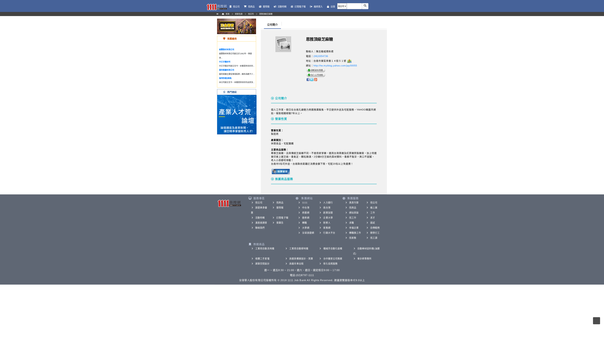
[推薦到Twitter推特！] (312, 79)
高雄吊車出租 (296, 263)
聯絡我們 (260, 228)
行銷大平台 (329, 233)
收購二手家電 (262, 258)
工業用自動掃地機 (298, 248)
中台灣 (305, 207)
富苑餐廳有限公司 (226, 70)
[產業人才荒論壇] (237, 114)
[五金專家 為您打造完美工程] (236, 26)
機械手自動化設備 (332, 248)
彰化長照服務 (330, 263)
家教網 (326, 228)
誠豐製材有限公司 (226, 49)
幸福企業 (354, 228)
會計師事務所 (364, 258)
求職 (351, 222)
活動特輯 (260, 217)
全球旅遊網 (308, 233)
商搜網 (305, 212)
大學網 (305, 228)
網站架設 (354, 212)
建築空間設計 (262, 263)
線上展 (373, 207)
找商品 (279, 202)
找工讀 (373, 238)
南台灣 (326, 207)
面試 (372, 222)
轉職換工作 (355, 233)
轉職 (304, 222)
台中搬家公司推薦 (332, 258)
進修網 (305, 217)
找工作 (352, 217)
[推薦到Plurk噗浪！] (316, 79)
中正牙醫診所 (224, 62)
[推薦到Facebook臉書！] (308, 79)
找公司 (258, 202)
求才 (372, 217)
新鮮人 (326, 222)
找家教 (352, 238)
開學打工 (375, 233)
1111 (304, 202)
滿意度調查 (261, 222)
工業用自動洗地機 (264, 248)
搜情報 (279, 207)
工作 (372, 212)
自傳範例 (375, 228)
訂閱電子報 (282, 217)
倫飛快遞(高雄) (225, 78)
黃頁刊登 (354, 202)
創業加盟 (328, 212)
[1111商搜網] (216, 6)
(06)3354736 (320, 56)
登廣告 (279, 222)
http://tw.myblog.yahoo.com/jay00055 (335, 65)
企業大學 (328, 217)
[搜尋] (365, 6)
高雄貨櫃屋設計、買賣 (301, 258)
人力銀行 (328, 202)
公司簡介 (272, 24)
